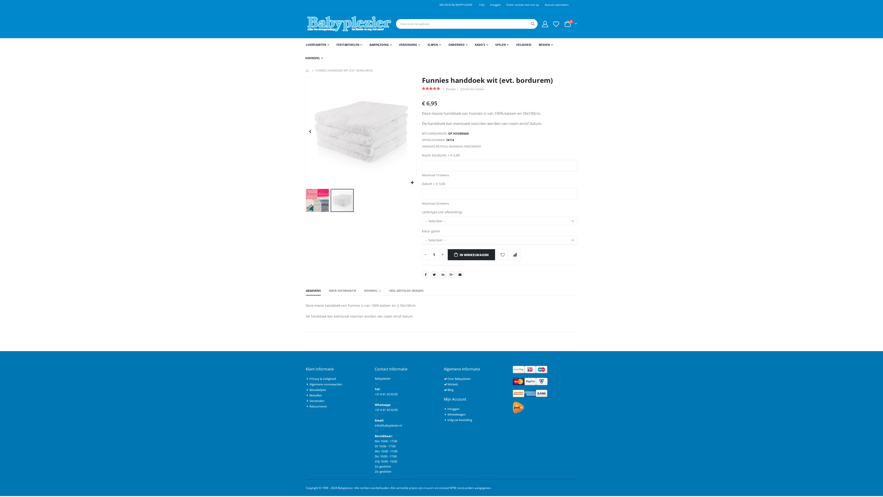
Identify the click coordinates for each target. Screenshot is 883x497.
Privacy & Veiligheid (323, 379)
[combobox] (467, 24)
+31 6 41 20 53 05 (386, 410)
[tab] (313, 290)
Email (460, 274)
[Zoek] (532, 24)
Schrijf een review (472, 89)
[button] (412, 183)
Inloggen (495, 4)
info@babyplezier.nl (388, 425)
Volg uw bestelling (459, 420)
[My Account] (545, 24)
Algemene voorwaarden (326, 384)
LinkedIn (443, 274)
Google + (451, 274)
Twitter (434, 274)
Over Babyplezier (459, 379)
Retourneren (318, 406)
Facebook (425, 274)
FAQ (482, 4)
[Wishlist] (556, 24)
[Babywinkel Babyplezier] (349, 24)
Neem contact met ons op (522, 4)
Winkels (452, 384)
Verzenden (317, 401)
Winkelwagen (456, 414)
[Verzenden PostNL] (518, 407)
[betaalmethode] (530, 369)
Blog (450, 390)
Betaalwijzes (318, 390)
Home (307, 70)
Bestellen (316, 395)
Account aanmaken (557, 4)
